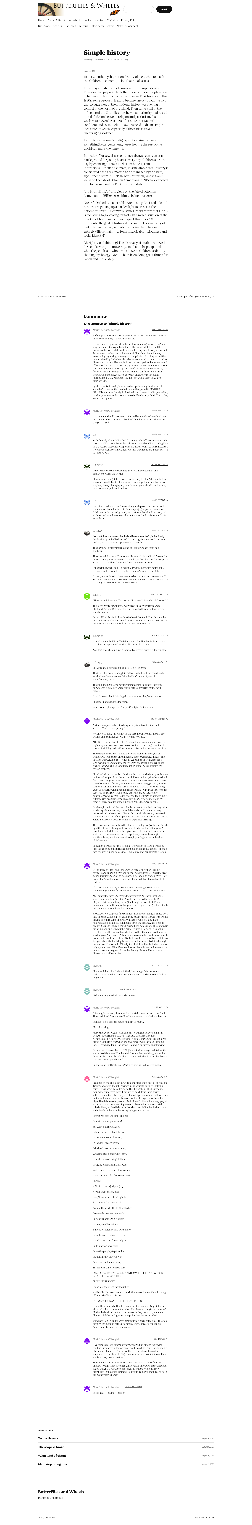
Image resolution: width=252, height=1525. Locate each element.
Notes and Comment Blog (118, 59)
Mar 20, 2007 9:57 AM (159, 530)
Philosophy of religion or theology (194, 296)
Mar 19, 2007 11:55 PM (160, 434)
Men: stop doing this (52, 1464)
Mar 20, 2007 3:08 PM (159, 719)
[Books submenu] (92, 20)
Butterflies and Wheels (61, 1491)
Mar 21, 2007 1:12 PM (160, 1007)
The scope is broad (51, 1447)
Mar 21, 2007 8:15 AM (128, 989)
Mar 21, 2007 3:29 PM (133, 1386)
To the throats (48, 1438)
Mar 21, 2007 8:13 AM (160, 965)
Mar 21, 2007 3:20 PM (160, 1338)
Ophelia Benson (99, 59)
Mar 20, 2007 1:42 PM (160, 635)
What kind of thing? (52, 1455)
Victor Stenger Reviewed (53, 296)
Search (164, 9)
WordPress (209, 1517)
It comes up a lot (113, 80)
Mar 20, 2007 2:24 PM (159, 661)
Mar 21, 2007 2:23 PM (160, 1076)
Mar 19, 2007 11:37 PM (160, 329)
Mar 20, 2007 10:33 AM (159, 594)
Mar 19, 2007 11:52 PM (160, 410)
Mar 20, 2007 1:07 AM (159, 500)
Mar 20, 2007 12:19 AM (159, 464)
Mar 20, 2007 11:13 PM (159, 863)
